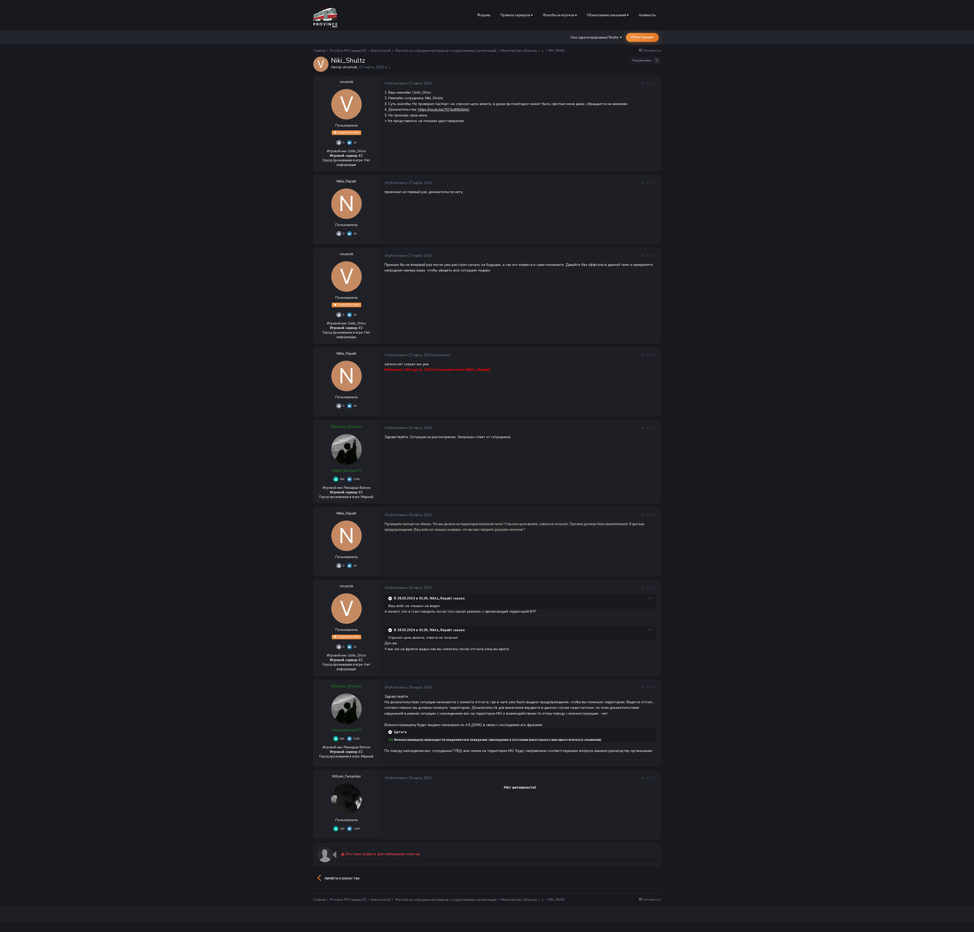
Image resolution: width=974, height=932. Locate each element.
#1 (653, 83)
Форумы (483, 15)
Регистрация (642, 37)
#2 (653, 183)
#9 (653, 778)
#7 (653, 587)
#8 (653, 687)
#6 (653, 515)
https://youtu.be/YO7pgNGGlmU (443, 109)
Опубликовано (408, 83)
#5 (653, 428)
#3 (653, 255)
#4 (653, 355)
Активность (647, 15)
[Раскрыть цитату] (390, 598)
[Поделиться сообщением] (642, 83)
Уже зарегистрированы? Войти (595, 37)
